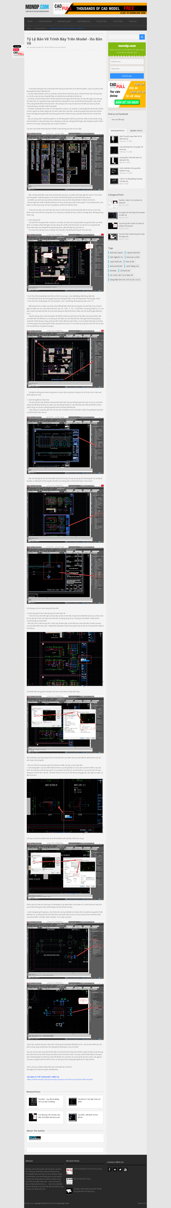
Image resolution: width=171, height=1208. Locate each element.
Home (30, 21)
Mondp (37, 8)
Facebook (110, 1170)
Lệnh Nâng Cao (83, 21)
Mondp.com (28, 1203)
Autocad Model (45, 21)
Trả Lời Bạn (118, 21)
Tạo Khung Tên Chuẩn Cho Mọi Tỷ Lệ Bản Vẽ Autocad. (131, 224)
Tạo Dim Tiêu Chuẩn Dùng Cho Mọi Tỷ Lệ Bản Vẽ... (132, 235)
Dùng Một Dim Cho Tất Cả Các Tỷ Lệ (125, 279)
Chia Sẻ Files (102, 21)
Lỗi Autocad (125, 270)
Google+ (115, 1170)
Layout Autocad (133, 252)
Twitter (120, 1170)
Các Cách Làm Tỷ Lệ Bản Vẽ (121, 275)
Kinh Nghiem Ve (116, 257)
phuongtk (32, 47)
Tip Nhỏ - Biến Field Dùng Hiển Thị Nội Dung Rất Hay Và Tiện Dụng (88, 1190)
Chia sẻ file (129, 261)
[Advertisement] (65, 69)
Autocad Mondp (118, 119)
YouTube (125, 1170)
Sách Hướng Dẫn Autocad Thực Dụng (88, 1169)
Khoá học (133, 21)
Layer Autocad (116, 261)
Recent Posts (136, 131)
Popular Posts (117, 131)
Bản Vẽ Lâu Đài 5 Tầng (82, 1179)
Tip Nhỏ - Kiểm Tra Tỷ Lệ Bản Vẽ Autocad (130, 201)
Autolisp (113, 270)
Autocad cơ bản (133, 257)
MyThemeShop (51, 1203)
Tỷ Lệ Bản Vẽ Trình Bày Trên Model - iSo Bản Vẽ (132, 213)
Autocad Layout (64, 21)
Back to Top (142, 1203)
